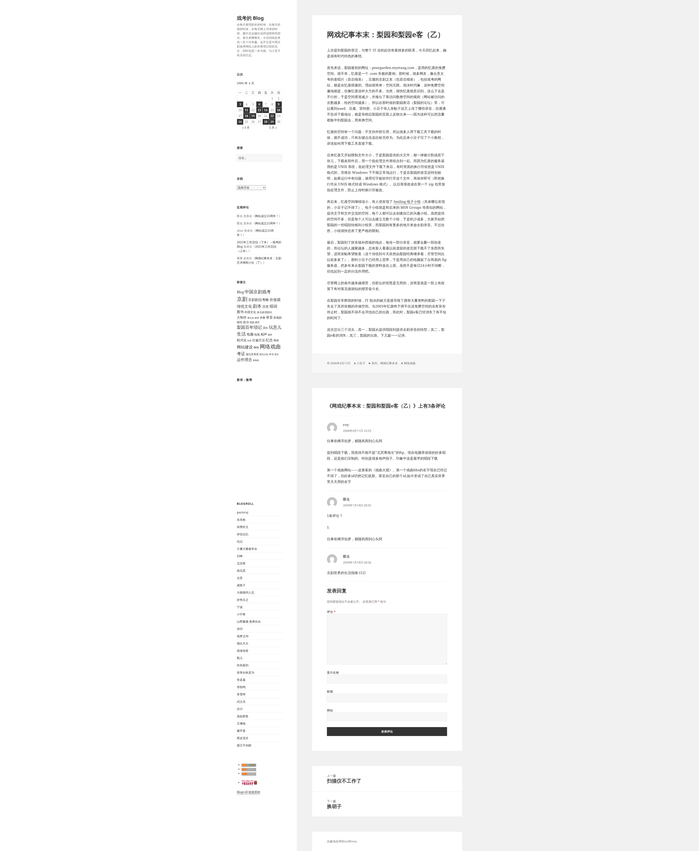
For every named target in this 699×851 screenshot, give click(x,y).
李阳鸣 (241, 687)
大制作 (242, 317)
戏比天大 (242, 643)
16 (278, 110)
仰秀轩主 (242, 527)
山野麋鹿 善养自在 (249, 622)
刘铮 (240, 556)
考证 (241, 353)
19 (253, 116)
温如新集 (242, 716)
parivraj (242, 512)
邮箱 (330, 691)
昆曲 (252, 322)
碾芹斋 (241, 731)
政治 (246, 322)
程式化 (242, 340)
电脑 (250, 334)
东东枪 (241, 520)
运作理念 (244, 359)
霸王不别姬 (244, 745)
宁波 (240, 607)
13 (259, 110)
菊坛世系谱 (252, 354)
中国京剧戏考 (258, 292)
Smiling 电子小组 (407, 201)
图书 (240, 311)
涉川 (240, 709)
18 (246, 116)
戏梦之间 (242, 636)
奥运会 (250, 317)
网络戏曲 (270, 346)
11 (246, 110)
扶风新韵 (242, 665)
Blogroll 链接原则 (248, 792)
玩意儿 (275, 327)
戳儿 (240, 658)
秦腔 (270, 334)
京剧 (242, 298)
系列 (374, 363)
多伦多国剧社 (264, 312)
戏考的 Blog (250, 18)
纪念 (269, 340)
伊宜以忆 (242, 534)
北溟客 (241, 563)
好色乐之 (242, 600)
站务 (249, 340)
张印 (240, 629)
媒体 (257, 317)
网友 (276, 340)
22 (272, 116)
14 (265, 110)
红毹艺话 (258, 340)
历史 (265, 306)
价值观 (275, 299)
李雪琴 (241, 694)
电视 (257, 334)
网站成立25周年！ (267, 216)
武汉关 (241, 702)
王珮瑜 (241, 723)
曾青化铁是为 (245, 673)
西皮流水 (242, 738)
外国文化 (250, 312)
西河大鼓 (263, 354)
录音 (269, 317)
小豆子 (361, 363)
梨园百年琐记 (249, 327)
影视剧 (278, 317)
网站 (330, 710)
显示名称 (333, 673)
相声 (263, 334)
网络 (256, 347)
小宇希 (241, 614)
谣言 (276, 354)
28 (265, 122)
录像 (262, 318)
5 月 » (273, 128)
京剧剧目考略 (258, 299)
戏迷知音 (242, 651)
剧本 (257, 306)
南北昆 (241, 571)
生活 (241, 334)
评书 (271, 354)
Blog (240, 291)
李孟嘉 (241, 680)
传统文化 (244, 306)
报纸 (239, 322)
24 (240, 122)
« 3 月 (246, 128)
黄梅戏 (256, 360)
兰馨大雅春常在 (247, 549)
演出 (265, 328)
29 (272, 122)
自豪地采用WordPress (342, 841)
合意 (240, 578)
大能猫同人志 (245, 592)
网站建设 (245, 347)
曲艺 (257, 322)
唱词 (273, 306)
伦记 (240, 541)
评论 (331, 612)
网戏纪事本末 (389, 363)
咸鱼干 (241, 585)
